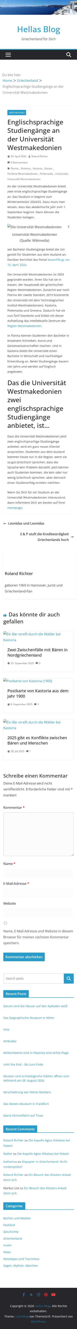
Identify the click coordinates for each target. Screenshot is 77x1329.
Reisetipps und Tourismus (21, 1259)
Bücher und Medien (17, 1218)
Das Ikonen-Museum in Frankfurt (26, 1104)
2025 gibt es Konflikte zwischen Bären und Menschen (37, 740)
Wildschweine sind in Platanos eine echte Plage (36, 1053)
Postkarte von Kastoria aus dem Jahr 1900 (38, 693)
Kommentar (14, 807)
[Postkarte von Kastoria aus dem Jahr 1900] (27, 681)
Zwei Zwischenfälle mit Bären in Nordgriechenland (37, 652)
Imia (6, 1029)
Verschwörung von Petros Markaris (27, 1092)
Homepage (14, 508)
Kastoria (37, 168)
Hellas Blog (38, 29)
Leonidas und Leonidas (26, 523)
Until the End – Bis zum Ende (23, 1064)
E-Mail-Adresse (16, 883)
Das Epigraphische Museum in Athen (28, 1018)
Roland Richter (39, 156)
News (7, 1252)
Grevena (26, 168)
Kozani (48, 168)
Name (9, 863)
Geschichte (10, 1232)
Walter (7, 1154)
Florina (14, 168)
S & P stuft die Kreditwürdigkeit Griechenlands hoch (44, 537)
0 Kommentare (19, 162)
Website (9, 903)
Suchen (69, 978)
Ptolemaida (46, 173)
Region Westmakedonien (24, 326)
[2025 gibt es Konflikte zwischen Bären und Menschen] (38, 722)
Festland (9, 1225)
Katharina (10, 1162)
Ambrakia (9, 1041)
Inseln (7, 1245)
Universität (61, 173)
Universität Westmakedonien (23, 179)
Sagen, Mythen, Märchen (20, 1266)
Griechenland (16, 112)
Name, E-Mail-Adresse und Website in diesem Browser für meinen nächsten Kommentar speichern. (38, 937)
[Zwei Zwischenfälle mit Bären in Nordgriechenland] (38, 634)
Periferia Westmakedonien (22, 173)
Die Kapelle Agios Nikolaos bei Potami (43, 1154)
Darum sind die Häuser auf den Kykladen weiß (35, 1006)
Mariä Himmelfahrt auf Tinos (23, 1115)
